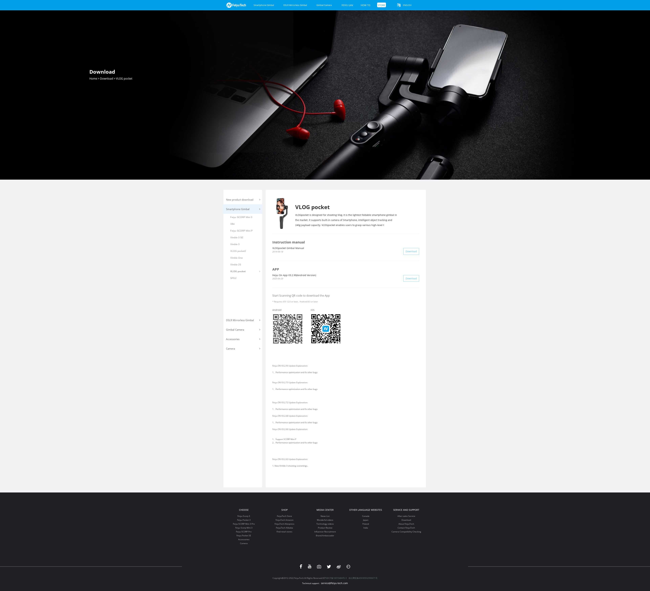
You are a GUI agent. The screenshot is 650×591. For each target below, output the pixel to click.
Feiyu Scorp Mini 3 (243, 527)
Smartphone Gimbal (264, 5)
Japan (365, 520)
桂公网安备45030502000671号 (363, 578)
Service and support (406, 509)
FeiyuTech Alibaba (284, 527)
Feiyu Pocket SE (243, 535)
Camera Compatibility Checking (406, 531)
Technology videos (325, 523)
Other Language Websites (365, 509)
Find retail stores (284, 531)
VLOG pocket (238, 271)
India (365, 527)
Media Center (325, 509)
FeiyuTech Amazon (284, 520)
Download (106, 78)
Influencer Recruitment (325, 531)
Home (93, 78)
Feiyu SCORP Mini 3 (241, 217)
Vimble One (236, 257)
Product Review (325, 527)
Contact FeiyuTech (406, 527)
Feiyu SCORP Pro (244, 531)
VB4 (232, 224)
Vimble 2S (235, 264)
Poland (365, 523)
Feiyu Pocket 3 (244, 520)
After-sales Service (406, 516)
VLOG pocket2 (238, 251)
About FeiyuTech (406, 523)
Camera (244, 543)
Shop (284, 509)
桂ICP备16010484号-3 (336, 578)
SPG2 (233, 278)
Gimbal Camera (324, 5)
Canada (365, 516)
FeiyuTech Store (284, 516)
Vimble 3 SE (236, 237)
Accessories (244, 539)
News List (325, 516)
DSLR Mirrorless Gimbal (295, 5)
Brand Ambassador (325, 535)
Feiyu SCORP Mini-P (241, 230)
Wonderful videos (325, 520)
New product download (239, 199)
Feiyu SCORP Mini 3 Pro (244, 523)
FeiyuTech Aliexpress (284, 523)
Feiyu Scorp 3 (243, 516)
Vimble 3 (235, 244)
